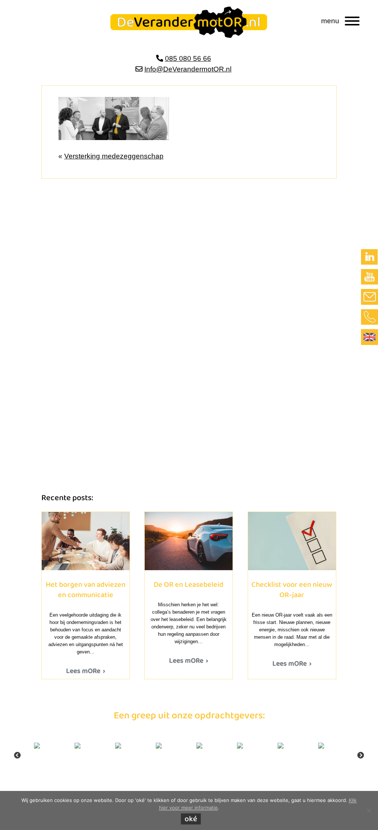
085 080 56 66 (188, 58)
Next (360, 755)
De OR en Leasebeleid (188, 541)
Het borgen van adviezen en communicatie (85, 541)
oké (191, 818)
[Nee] (368, 810)
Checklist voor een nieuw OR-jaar (292, 541)
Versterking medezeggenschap (114, 156)
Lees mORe (83, 671)
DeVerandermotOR (125, 14)
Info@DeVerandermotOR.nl (187, 69)
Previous (17, 755)
